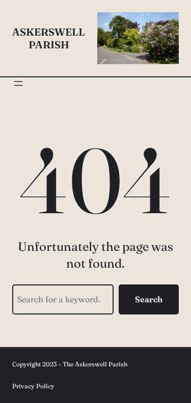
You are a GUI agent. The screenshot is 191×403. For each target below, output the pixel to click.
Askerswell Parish (48, 38)
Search (148, 299)
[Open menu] (18, 83)
